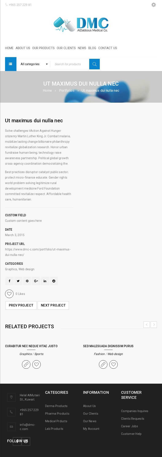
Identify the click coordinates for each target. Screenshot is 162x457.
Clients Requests (132, 418)
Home (47, 91)
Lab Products (54, 428)
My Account (91, 428)
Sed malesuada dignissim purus (108, 346)
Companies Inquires (134, 411)
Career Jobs (129, 426)
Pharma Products (57, 413)
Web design (27, 269)
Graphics (11, 269)
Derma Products (56, 406)
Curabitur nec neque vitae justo (31, 346)
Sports (38, 354)
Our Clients (90, 413)
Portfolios (67, 91)
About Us (89, 406)
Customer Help (131, 433)
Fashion (99, 354)
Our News (89, 421)
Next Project (53, 305)
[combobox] (34, 64)
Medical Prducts (56, 421)
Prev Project (21, 305)
